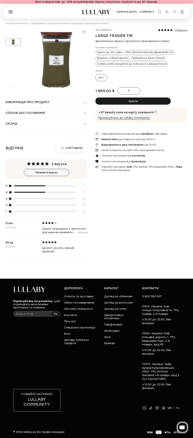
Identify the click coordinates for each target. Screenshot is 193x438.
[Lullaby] (96, 12)
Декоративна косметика (113, 317)
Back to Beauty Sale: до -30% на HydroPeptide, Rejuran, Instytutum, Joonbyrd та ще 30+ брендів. (96, 2)
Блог (67, 333)
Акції (107, 337)
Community (147, 12)
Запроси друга (126, 12)
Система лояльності (78, 309)
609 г (101, 77)
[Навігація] (7, 2)
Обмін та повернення (79, 302)
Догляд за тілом (115, 309)
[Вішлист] (174, 12)
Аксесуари (111, 330)
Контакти (70, 315)
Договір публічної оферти (76, 341)
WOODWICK (103, 30)
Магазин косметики (17, 23)
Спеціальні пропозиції (79, 327)
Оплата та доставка (78, 296)
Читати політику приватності (111, 432)
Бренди (109, 343)
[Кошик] (182, 12)
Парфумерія (38, 23)
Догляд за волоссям (118, 302)
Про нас (70, 321)
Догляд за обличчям (118, 296)
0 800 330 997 (152, 296)
